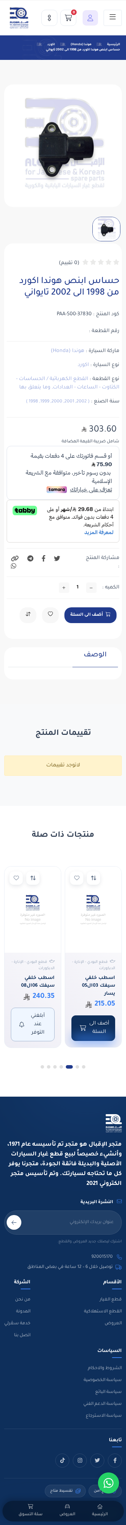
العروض (113, 1323)
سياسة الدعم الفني (102, 1404)
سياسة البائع (108, 1392)
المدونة (23, 1311)
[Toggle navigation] (113, 18)
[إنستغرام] (80, 1461)
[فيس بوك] (115, 1461)
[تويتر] (97, 1461)
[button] (88, 18)
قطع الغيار (111, 1299)
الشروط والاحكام (105, 1368)
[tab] (95, 659)
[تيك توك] (62, 1461)
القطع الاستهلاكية (103, 1311)
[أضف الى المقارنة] (93, 878)
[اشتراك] (14, 1222)
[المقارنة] (49, 18)
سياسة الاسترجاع (104, 1416)
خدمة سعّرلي (17, 1323)
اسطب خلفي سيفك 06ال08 (38, 982)
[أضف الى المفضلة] (76, 878)
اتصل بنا (22, 1335)
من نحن (22, 1299)
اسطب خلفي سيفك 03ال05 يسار (98, 985)
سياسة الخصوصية (103, 1380)
